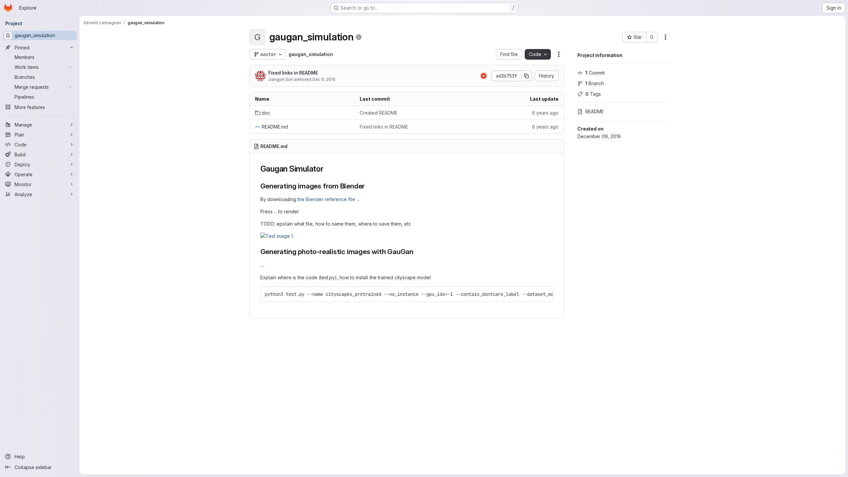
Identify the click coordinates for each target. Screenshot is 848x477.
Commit (595, 73)
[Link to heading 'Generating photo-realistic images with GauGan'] (417, 251)
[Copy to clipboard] (545, 294)
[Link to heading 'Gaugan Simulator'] (328, 169)
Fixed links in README (293, 73)
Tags (593, 94)
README (594, 111)
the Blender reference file (326, 199)
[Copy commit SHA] (526, 76)
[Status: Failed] (484, 76)
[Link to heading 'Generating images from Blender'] (368, 186)
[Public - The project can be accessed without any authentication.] (358, 37)
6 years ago (545, 113)
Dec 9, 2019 (323, 79)
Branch (594, 83)
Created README (379, 113)
